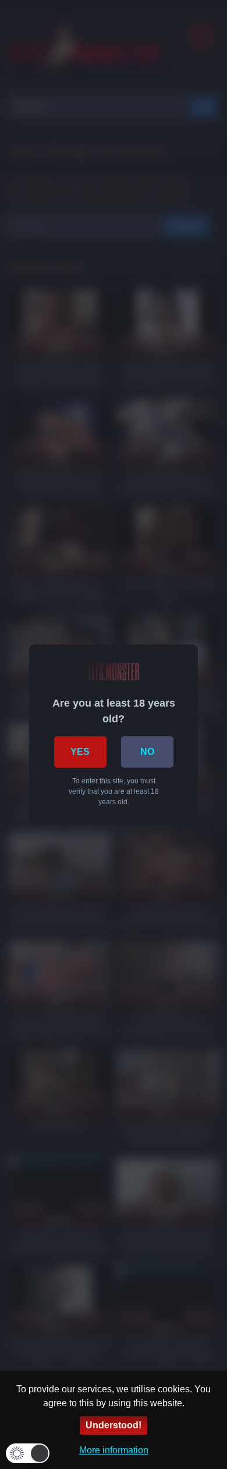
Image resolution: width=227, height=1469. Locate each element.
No (147, 752)
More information (113, 1450)
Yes (80, 752)
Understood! (113, 1425)
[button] (27, 1453)
